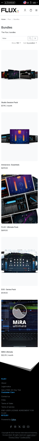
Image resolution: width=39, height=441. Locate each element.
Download (10, 2)
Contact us (5, 396)
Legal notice (6, 386)
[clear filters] (35, 38)
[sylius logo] (10, 10)
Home (3, 19)
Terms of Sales (7, 403)
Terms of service (7, 407)
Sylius (13, 419)
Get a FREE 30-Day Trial (11, 390)
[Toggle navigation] (36, 10)
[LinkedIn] (24, 426)
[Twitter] (19, 426)
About (3, 383)
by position (29, 43)
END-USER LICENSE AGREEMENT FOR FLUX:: (17, 411)
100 (15, 43)
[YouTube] (28, 426)
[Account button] (25, 10)
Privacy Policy (14, 437)
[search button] (30, 38)
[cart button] (30, 10)
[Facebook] (11, 426)
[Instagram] (15, 426)
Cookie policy (25, 437)
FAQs (3, 400)
